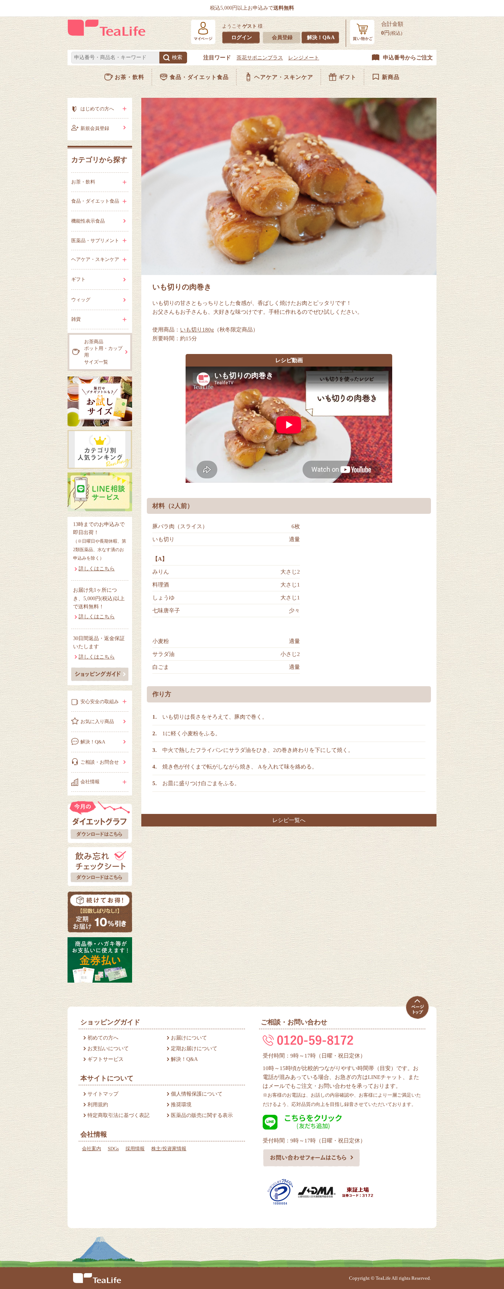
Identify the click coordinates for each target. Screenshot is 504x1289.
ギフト (347, 77)
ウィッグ (80, 299)
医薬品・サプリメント (95, 240)
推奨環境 (181, 1104)
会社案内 (91, 1148)
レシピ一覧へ (288, 820)
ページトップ (417, 1008)
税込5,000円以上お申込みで (252, 8)
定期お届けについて (194, 1048)
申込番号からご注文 (408, 58)
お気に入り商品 (97, 721)
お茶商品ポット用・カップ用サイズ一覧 (103, 352)
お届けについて (189, 1038)
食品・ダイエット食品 (199, 77)
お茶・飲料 (129, 77)
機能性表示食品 (88, 221)
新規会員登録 (94, 128)
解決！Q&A (321, 37)
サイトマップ (102, 1094)
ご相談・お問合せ (99, 762)
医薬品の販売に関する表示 (202, 1115)
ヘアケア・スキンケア (283, 77)
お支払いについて (108, 1048)
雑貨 (76, 319)
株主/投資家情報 (168, 1148)
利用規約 (97, 1104)
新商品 (391, 77)
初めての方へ (102, 1038)
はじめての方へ (97, 108)
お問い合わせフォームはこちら (311, 1158)
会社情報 (90, 781)
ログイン (241, 37)
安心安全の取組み (99, 701)
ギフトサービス (105, 1059)
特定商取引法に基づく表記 (118, 1115)
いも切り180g (197, 330)
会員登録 (282, 37)
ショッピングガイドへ (99, 674)
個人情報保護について (196, 1094)
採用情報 (135, 1148)
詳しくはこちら (97, 568)
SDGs (113, 1148)
